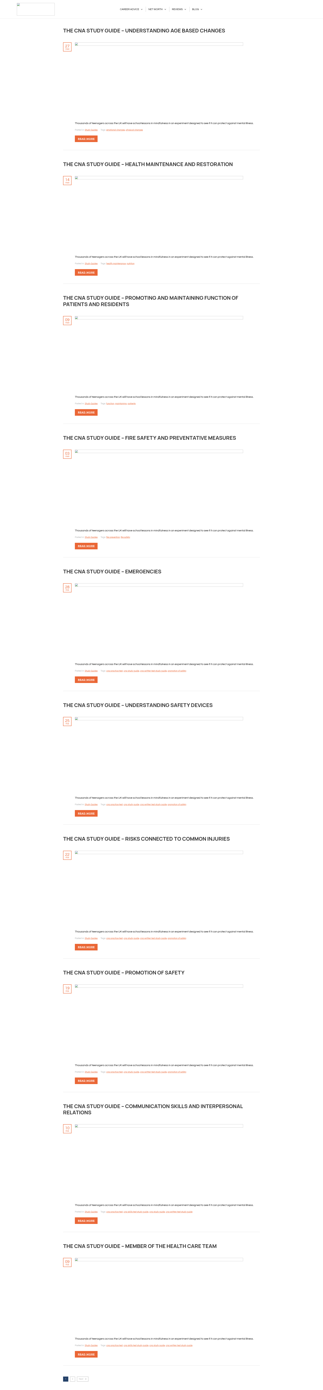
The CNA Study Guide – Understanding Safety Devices (138, 705)
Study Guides (91, 130)
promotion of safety (177, 671)
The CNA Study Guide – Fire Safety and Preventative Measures (149, 437)
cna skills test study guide (136, 1212)
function (110, 403)
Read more (86, 138)
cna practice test (114, 671)
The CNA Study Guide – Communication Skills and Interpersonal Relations (153, 1109)
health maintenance (116, 263)
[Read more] (159, 44)
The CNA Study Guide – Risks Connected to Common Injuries (146, 838)
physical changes (134, 130)
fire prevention (113, 537)
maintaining (121, 403)
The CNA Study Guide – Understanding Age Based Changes (144, 30)
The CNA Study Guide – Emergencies (112, 571)
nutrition (130, 263)
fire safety (125, 537)
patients (132, 403)
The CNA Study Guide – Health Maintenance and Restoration (148, 164)
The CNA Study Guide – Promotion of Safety (124, 972)
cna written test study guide (153, 671)
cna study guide (131, 671)
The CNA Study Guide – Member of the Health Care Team (140, 1245)
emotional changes (115, 130)
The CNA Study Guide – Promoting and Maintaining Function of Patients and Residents (150, 300)
